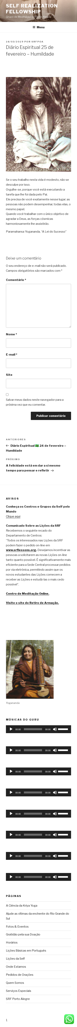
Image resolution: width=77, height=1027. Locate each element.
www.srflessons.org (21, 550)
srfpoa (37, 41)
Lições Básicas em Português (26, 950)
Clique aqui (13, 516)
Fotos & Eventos (17, 926)
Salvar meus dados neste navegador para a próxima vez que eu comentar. (35, 402)
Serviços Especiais (18, 991)
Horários (12, 942)
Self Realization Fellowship (32, 9)
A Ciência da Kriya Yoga (21, 905)
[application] (38, 729)
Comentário (16, 280)
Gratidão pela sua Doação (23, 934)
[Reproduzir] (11, 729)
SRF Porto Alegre (18, 999)
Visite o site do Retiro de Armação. (32, 603)
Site (9, 375)
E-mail (11, 354)
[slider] (63, 728)
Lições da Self (15, 958)
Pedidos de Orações (19, 975)
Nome (11, 334)
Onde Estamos (16, 966)
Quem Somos (15, 983)
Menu (41, 27)
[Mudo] (55, 729)
